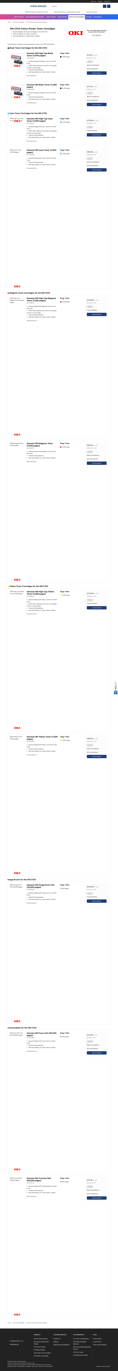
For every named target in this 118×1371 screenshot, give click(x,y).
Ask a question (96, 35)
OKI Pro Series (19, 17)
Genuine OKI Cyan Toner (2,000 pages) (41, 151)
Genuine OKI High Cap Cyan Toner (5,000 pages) (40, 119)
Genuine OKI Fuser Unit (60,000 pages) (41, 1034)
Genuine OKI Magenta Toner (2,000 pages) (40, 444)
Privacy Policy (97, 1338)
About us (93, 1)
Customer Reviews (91, 12)
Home (9, 22)
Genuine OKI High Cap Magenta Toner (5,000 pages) (41, 299)
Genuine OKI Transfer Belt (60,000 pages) (39, 1179)
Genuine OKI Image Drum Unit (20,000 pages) (40, 886)
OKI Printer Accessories (41, 1356)
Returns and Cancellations (62, 1344)
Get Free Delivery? (92, 69)
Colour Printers (51, 17)
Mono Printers (62, 17)
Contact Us (107, 1)
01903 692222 (38, 6)
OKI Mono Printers (39, 1350)
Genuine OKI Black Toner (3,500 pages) (42, 86)
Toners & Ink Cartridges (18, 22)
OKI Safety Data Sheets (80, 1355)
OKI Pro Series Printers (41, 1338)
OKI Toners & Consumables (42, 1353)
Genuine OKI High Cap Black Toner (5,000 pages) (40, 54)
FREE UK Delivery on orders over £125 (36, 12)
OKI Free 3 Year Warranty (81, 1338)
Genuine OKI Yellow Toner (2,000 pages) (42, 738)
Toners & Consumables (76, 17)
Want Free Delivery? (93, 65)
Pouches (89, 17)
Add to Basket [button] (96, 73)
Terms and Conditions (100, 1344)
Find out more (31, 75)
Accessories (98, 17)
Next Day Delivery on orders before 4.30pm (67, 12)
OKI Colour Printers (40, 1347)
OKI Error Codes (78, 1352)
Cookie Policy (97, 1342)
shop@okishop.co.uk (16, 1341)
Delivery (100, 1)
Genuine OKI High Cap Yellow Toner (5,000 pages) (40, 592)
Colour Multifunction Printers (34, 17)
